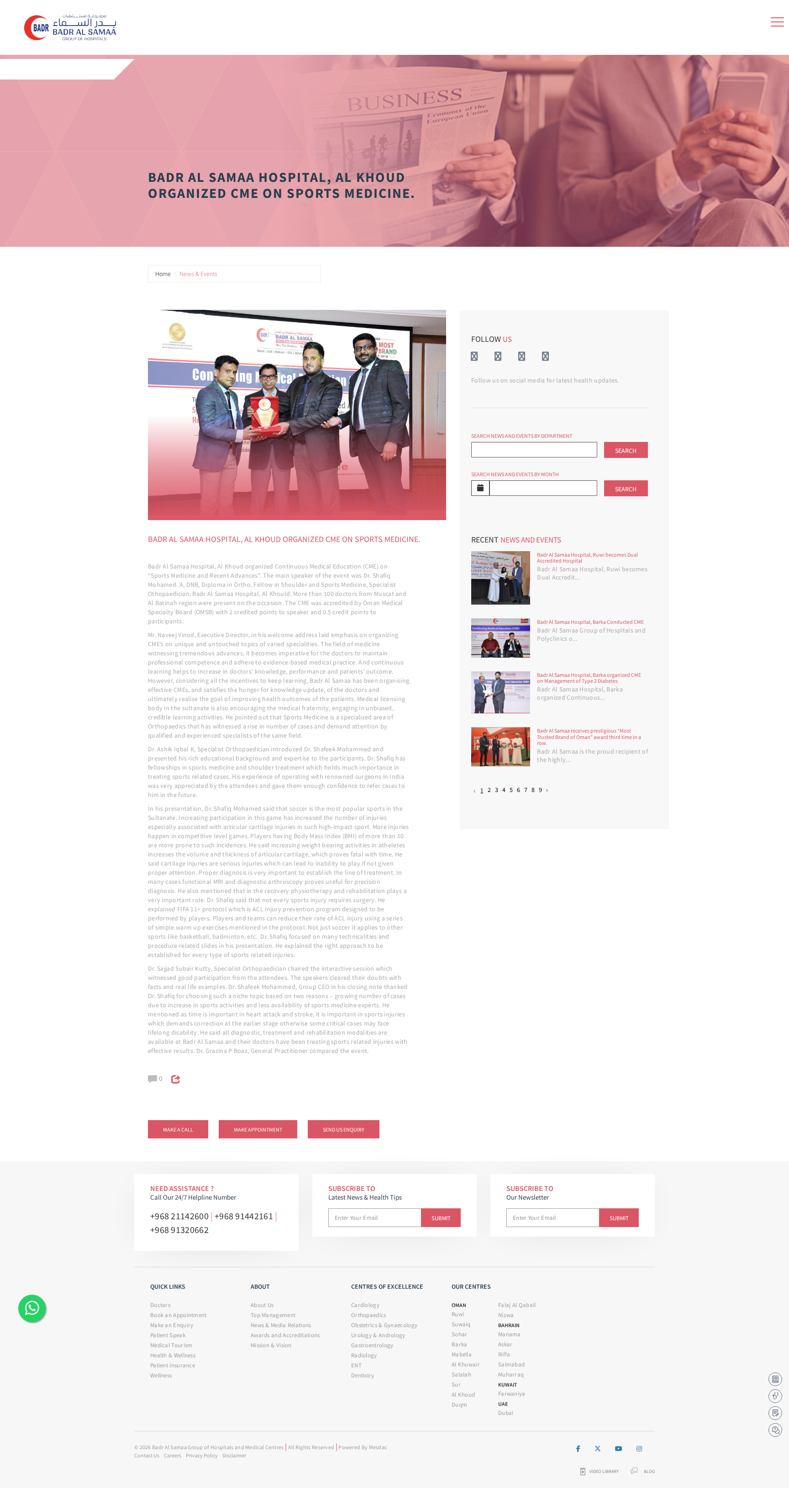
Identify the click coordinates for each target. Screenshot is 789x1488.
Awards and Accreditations (285, 1335)
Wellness (161, 1375)
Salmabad (511, 1364)
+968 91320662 (179, 1229)
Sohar (460, 1334)
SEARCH (625, 450)
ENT (356, 1365)
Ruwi (458, 1314)
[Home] (73, 25)
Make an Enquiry (172, 1325)
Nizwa (506, 1315)
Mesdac (378, 1447)
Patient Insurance (172, 1365)
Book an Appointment (178, 1315)
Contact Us (146, 1455)
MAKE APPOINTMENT (258, 1129)
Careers (172, 1455)
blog (649, 1471)
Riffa (504, 1354)
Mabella (462, 1354)
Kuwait (507, 1384)
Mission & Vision (271, 1345)
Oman (459, 1305)
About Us (262, 1305)
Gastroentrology (372, 1345)
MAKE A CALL (178, 1129)
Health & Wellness (172, 1355)
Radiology (364, 1355)
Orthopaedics (368, 1315)
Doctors (160, 1305)
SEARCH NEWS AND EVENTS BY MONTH (515, 474)
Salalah (461, 1374)
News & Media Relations (281, 1325)
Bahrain (509, 1325)
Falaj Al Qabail (517, 1305)
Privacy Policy (202, 1455)
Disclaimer (234, 1455)
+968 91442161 (244, 1216)
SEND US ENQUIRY (343, 1129)
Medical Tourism (171, 1345)
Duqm (459, 1404)
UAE (503, 1403)
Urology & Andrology (378, 1335)
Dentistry (362, 1375)
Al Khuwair (466, 1364)
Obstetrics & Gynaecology (384, 1325)
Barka (460, 1344)
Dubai (506, 1413)
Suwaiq (461, 1324)
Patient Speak (167, 1335)
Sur (456, 1384)
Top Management (273, 1315)
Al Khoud (463, 1394)
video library (604, 1471)
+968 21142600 (179, 1216)
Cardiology (365, 1305)
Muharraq (511, 1374)
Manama (509, 1334)
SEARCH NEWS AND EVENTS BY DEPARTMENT (521, 435)
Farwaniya (512, 1394)
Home (163, 274)
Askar (505, 1344)
